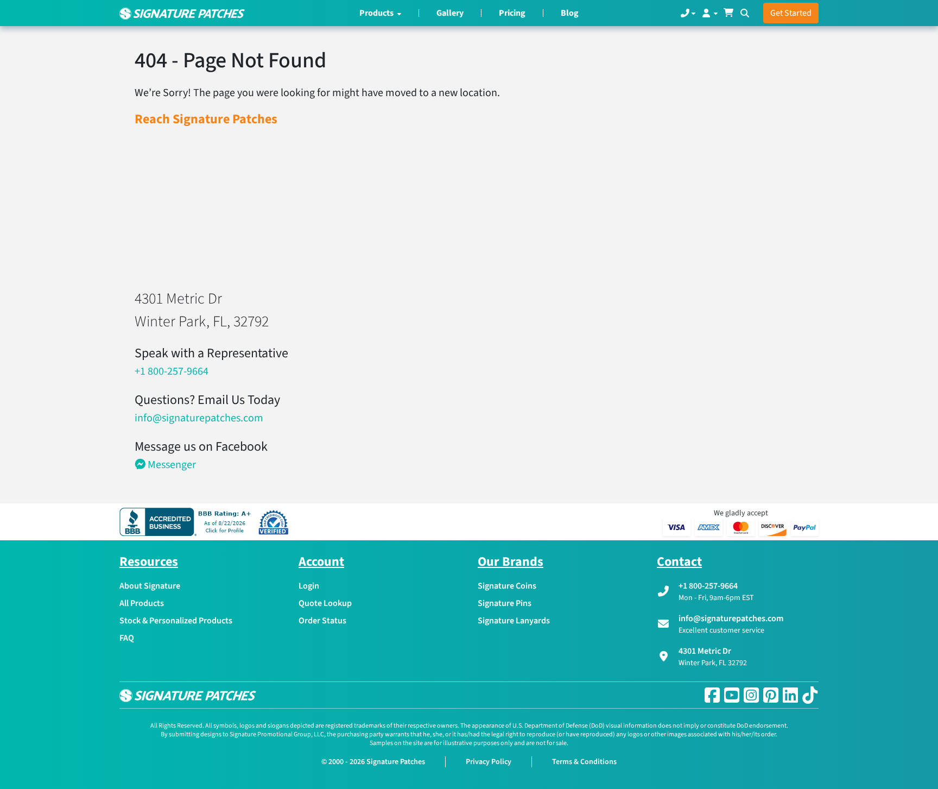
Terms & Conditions (584, 761)
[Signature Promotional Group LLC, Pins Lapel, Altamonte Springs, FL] (187, 522)
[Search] (744, 13)
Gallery (450, 13)
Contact (679, 561)
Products (377, 13)
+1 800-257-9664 (171, 371)
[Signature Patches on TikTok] (810, 695)
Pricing (512, 13)
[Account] (709, 13)
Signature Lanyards (514, 621)
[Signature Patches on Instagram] (751, 695)
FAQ (126, 638)
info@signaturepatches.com (199, 418)
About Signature (149, 586)
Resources (148, 561)
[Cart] (728, 13)
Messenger (170, 464)
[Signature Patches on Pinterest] (770, 695)
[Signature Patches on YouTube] (731, 695)
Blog (570, 13)
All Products (141, 603)
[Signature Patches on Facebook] (712, 695)
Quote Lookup (325, 603)
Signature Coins (507, 586)
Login (309, 586)
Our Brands (510, 561)
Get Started (791, 13)
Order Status (322, 621)
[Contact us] (688, 13)
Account (321, 561)
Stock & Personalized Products (175, 621)
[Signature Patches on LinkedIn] (790, 695)
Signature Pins (504, 603)
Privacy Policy (488, 761)
